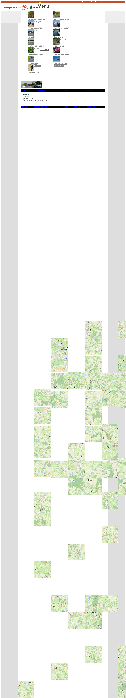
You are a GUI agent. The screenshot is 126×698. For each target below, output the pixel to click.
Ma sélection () (96, 2)
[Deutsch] (42, 2)
